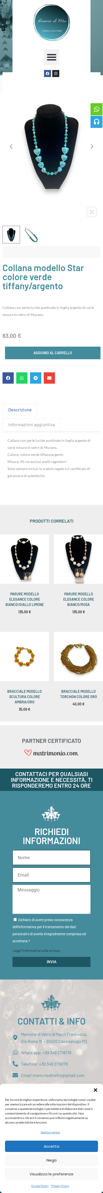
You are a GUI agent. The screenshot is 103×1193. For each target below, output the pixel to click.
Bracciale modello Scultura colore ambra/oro (24, 696)
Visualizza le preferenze (52, 1174)
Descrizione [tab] (20, 409)
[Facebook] (47, 73)
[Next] (92, 146)
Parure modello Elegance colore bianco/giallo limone (25, 599)
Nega (51, 1160)
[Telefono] (96, 122)
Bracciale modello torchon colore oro (78, 694)
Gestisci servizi (50, 1132)
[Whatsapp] (96, 109)
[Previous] (11, 146)
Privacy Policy (60, 1185)
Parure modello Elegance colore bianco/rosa (78, 599)
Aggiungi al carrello (53, 353)
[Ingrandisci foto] (92, 212)
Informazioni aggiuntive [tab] (31, 424)
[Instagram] (55, 73)
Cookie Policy (40, 1185)
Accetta (51, 1146)
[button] (95, 1090)
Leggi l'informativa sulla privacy (36, 950)
